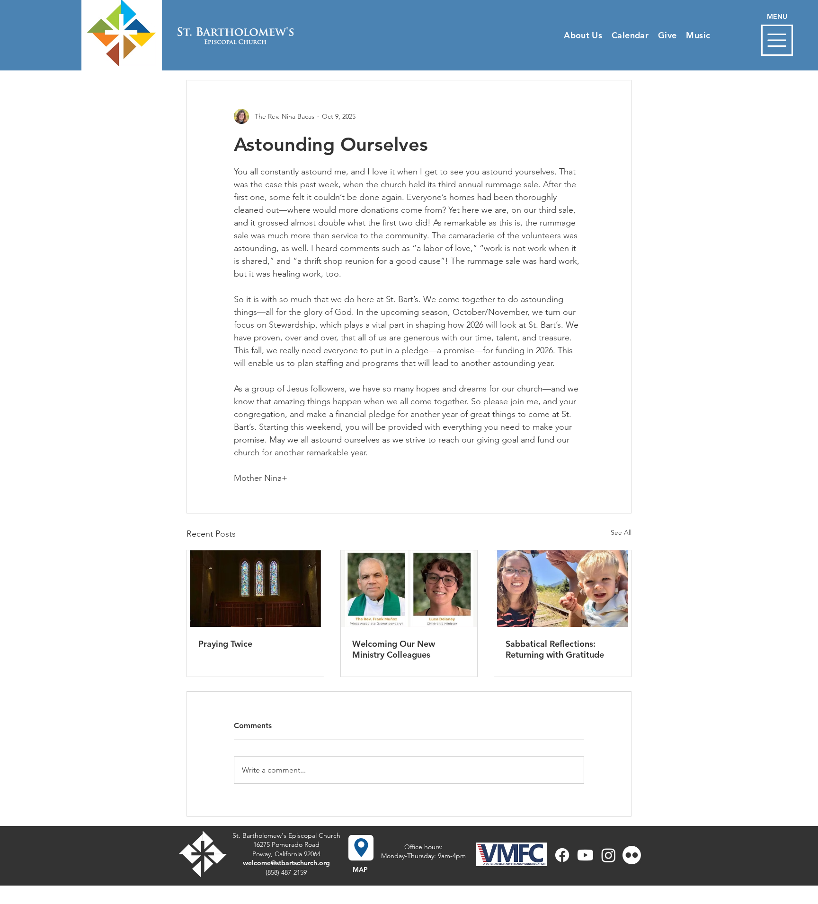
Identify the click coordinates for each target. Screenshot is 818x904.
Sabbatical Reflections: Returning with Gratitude (555, 649)
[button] (777, 40)
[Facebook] (562, 855)
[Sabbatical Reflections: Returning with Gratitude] (562, 588)
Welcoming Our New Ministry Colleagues (393, 649)
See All (621, 532)
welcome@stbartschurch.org (286, 863)
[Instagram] (608, 855)
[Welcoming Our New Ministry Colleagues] (409, 588)
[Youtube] (585, 855)
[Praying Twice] (255, 588)
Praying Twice (225, 643)
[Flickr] (631, 855)
